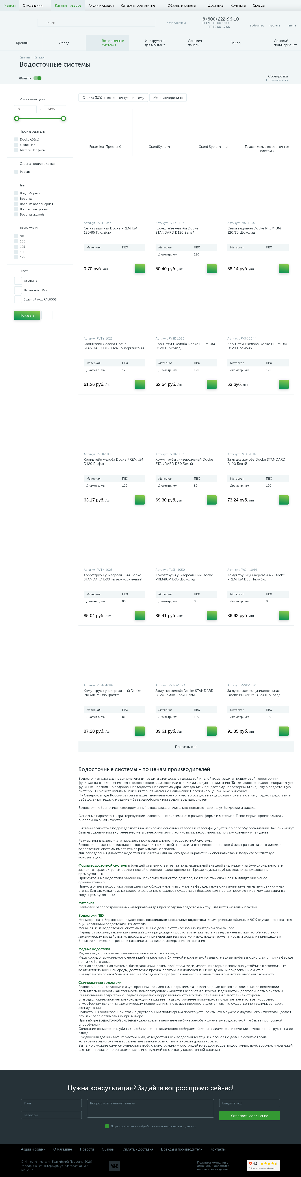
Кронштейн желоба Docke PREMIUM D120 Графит (113, 461)
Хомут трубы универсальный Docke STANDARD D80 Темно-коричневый (113, 577)
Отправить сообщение (249, 1116)
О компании (33, 5)
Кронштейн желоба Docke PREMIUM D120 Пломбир (257, 346)
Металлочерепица (168, 98)
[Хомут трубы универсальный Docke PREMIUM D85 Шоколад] (186, 539)
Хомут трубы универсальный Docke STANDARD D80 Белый (184, 461)
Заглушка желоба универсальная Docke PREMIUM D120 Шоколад (253, 693)
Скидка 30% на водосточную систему (113, 98)
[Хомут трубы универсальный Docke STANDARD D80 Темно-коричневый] (114, 539)
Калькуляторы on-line (138, 5)
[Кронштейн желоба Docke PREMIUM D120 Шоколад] (186, 308)
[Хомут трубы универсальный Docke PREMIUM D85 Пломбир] (258, 539)
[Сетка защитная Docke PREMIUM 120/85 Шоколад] (258, 193)
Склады (259, 5)
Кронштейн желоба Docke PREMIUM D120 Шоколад (185, 346)
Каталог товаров (68, 5)
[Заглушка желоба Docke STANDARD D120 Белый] (258, 424)
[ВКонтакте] (114, 1166)
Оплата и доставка (138, 1149)
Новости (87, 1149)
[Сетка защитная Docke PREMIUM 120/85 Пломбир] (114, 193)
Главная (10, 5)
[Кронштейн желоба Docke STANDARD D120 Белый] (186, 193)
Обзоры (108, 1149)
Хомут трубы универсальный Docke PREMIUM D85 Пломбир (256, 577)
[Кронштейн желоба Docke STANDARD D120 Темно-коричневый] (114, 308)
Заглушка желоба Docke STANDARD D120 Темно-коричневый (185, 693)
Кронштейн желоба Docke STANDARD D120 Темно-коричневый (114, 346)
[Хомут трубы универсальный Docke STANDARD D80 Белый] (186, 424)
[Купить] (140, 268)
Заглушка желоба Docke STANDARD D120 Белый (256, 461)
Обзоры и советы (181, 5)
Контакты (238, 5)
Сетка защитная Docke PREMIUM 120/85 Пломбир (110, 230)
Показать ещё (186, 747)
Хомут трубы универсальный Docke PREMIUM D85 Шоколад (184, 577)
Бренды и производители (182, 1149)
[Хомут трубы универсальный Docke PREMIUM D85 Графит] (114, 655)
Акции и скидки (101, 5)
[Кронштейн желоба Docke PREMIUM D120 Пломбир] (258, 308)
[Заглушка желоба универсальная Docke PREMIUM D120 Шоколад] (258, 655)
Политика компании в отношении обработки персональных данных (213, 1166)
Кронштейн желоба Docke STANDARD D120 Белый (177, 230)
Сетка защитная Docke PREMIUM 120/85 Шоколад (254, 230)
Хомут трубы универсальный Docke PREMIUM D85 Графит (112, 693)
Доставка (215, 5)
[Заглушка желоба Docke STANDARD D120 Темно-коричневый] (186, 655)
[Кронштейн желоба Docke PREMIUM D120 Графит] (114, 424)
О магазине (62, 1149)
